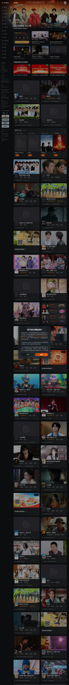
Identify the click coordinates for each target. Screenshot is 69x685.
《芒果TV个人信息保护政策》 (38, 336)
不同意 (27, 354)
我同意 (41, 354)
